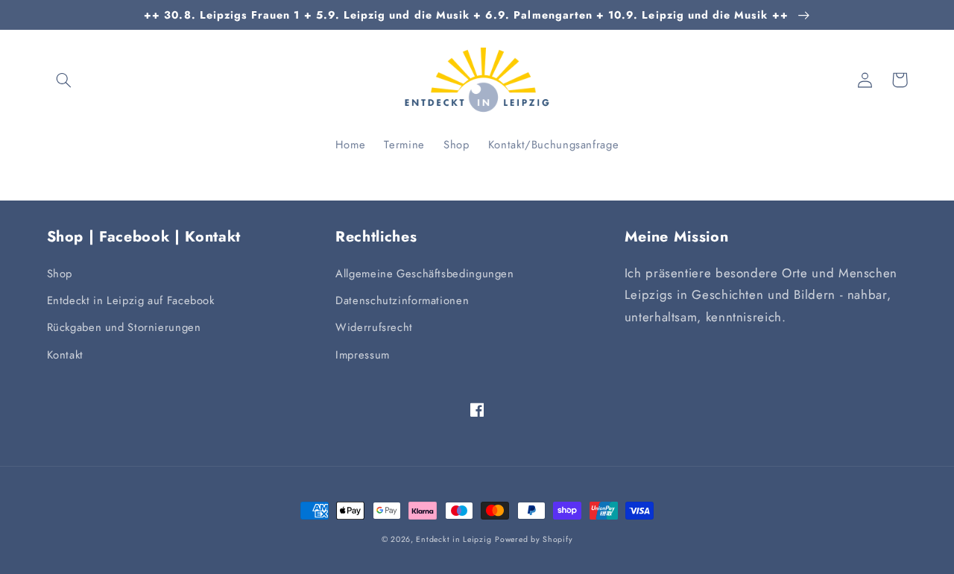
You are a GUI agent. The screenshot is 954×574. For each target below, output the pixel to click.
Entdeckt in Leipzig (453, 539)
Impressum (362, 355)
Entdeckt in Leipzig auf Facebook (131, 300)
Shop (60, 273)
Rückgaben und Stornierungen (124, 327)
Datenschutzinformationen (402, 300)
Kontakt (65, 355)
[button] (64, 80)
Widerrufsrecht (374, 327)
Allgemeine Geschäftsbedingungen (424, 273)
